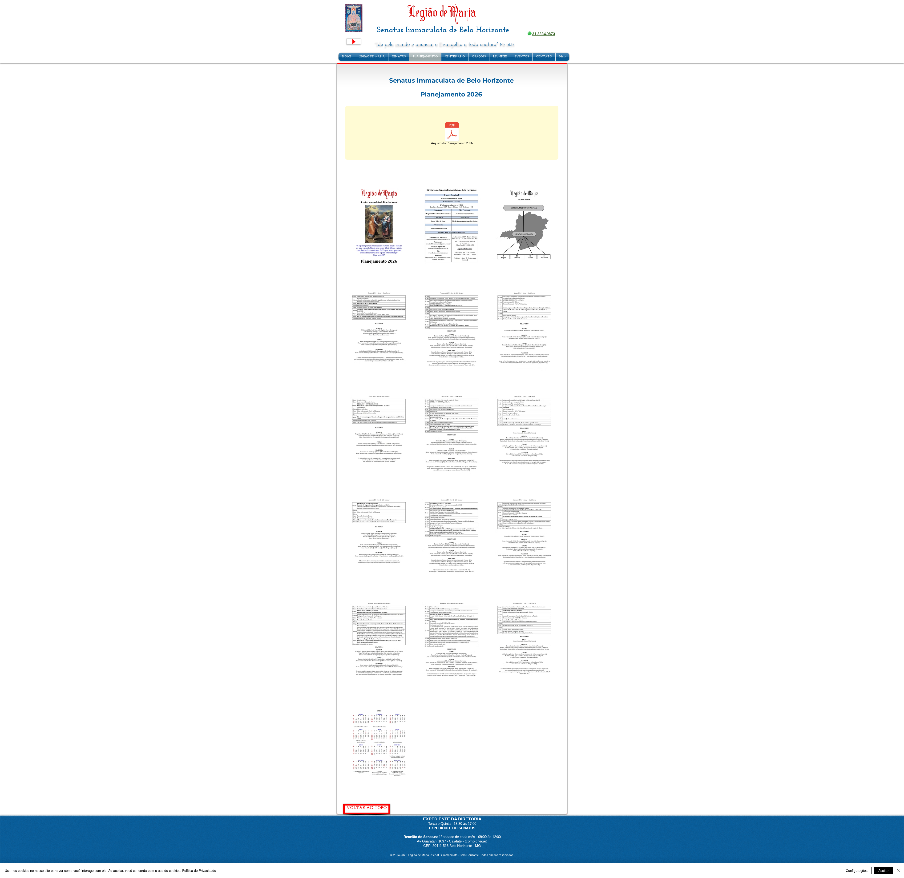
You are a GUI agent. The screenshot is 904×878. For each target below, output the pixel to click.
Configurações (857, 870)
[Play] (354, 41)
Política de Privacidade (199, 870)
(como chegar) (476, 841)
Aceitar (883, 870)
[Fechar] (898, 870)
